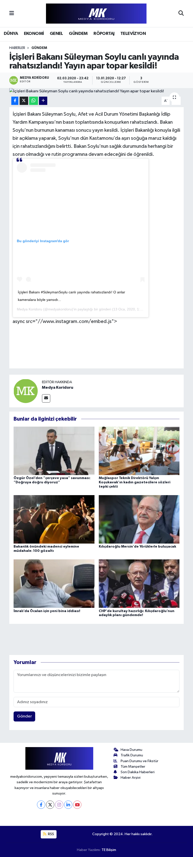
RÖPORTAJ (103, 33)
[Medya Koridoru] (26, 391)
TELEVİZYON (133, 33)
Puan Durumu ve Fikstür (139, 761)
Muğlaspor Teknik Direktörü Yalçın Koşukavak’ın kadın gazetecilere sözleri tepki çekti (134, 482)
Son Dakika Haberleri (138, 772)
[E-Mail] (46, 398)
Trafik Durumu (132, 755)
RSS (50, 834)
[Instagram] (59, 805)
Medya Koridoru (29, 309)
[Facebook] (41, 805)
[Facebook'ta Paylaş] (14, 101)
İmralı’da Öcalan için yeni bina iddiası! (47, 611)
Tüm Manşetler (133, 766)
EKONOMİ (34, 33)
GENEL (56, 33)
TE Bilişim (109, 850)
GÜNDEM (78, 33)
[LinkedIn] (68, 805)
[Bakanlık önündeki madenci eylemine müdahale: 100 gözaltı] (54, 519)
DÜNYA (11, 33)
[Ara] (181, 13)
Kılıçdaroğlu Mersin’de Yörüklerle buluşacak (137, 546)
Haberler (17, 48)
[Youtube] (77, 805)
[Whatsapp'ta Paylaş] (33, 101)
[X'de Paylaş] (24, 101)
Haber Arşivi (130, 777)
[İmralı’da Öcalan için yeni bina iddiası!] (54, 583)
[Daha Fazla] (43, 101)
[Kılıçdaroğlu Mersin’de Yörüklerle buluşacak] (139, 519)
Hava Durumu (131, 750)
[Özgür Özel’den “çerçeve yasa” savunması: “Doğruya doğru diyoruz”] (54, 450)
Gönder (24, 716)
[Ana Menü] (11, 13)
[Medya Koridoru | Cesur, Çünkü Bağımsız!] (96, 13)
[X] (50, 805)
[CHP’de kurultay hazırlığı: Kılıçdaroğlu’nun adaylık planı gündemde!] (139, 583)
